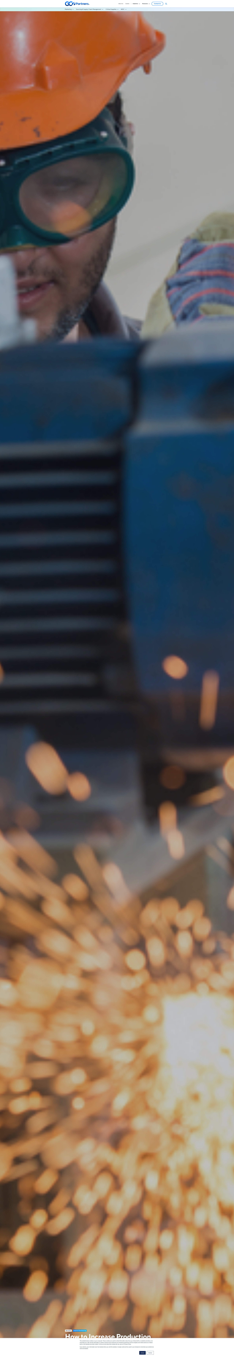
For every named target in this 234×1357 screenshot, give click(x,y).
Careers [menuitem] (127, 3)
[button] (166, 4)
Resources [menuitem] (145, 3)
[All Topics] (88, 1330)
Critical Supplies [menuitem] (111, 9)
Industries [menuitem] (135, 3)
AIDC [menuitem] (122, 9)
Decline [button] (150, 1353)
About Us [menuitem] (120, 3)
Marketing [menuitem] (68, 9)
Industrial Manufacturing (79, 1330)
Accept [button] (142, 1353)
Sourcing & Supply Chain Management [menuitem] (88, 9)
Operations (68, 1330)
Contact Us (157, 4)
